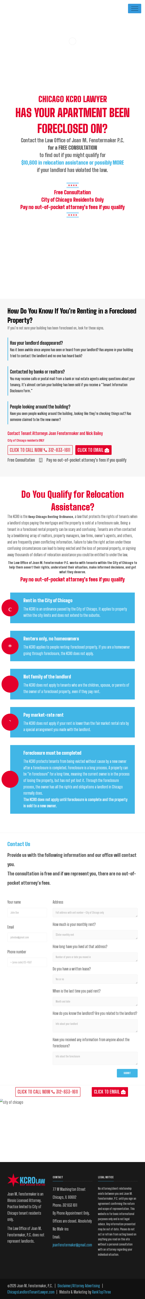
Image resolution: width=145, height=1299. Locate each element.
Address (58, 902)
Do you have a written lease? (72, 968)
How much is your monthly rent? (74, 924)
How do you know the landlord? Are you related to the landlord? (95, 1013)
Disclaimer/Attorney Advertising (79, 1285)
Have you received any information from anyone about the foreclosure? (91, 1042)
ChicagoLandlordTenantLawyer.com (30, 1292)
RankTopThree (101, 1292)
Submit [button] (127, 1073)
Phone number (16, 951)
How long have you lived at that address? (80, 946)
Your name (14, 902)
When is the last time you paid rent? (76, 991)
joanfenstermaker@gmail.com (72, 1244)
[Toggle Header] (134, 8)
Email (10, 927)
